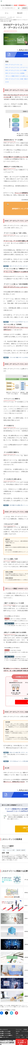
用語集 (17, 1033)
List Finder (18, 1037)
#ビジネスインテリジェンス (10, 31)
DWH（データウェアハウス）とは (13, 64)
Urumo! (23, 1037)
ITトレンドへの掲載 (19, 1035)
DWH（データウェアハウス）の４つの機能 (15, 70)
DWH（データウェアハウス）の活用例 (14, 73)
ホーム (6, 13)
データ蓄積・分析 (11, 17)
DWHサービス (19, 17)
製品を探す (20, 13)
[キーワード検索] (18, 8)
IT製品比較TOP (3, 17)
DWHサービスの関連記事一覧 (5, 18)
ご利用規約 (25, 1029)
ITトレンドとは (18, 1029)
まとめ (7, 81)
